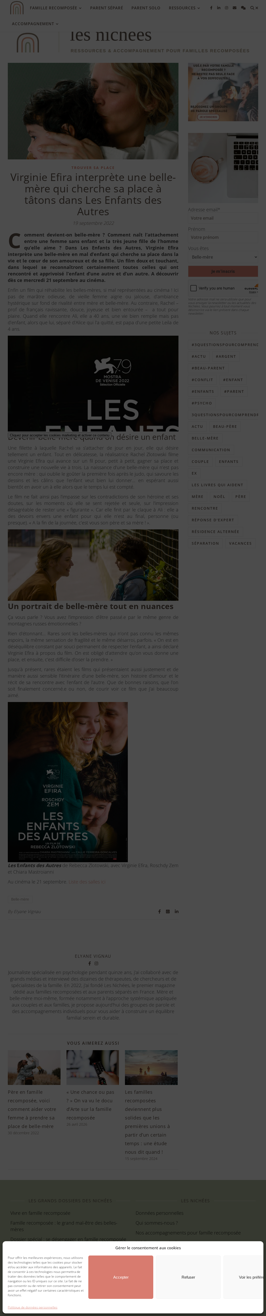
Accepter (121, 1277)
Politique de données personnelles (32, 1307)
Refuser (188, 1277)
